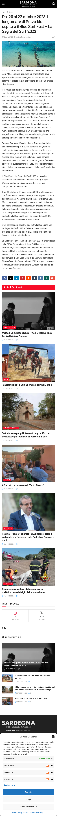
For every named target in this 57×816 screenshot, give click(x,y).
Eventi (11, 12)
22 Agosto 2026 (8, 388)
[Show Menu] (3, 4)
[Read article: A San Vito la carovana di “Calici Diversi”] (28, 463)
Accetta (28, 792)
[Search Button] (53, 4)
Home (4, 12)
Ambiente (8, 528)
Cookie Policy (17, 812)
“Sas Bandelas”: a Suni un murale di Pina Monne (27, 384)
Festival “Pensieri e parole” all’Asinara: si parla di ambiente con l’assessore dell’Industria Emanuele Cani (28, 537)
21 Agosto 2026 (8, 596)
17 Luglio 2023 (7, 37)
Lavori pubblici (11, 428)
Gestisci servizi (9, 785)
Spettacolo (9, 327)
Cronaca (8, 583)
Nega (28, 799)
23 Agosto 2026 (8, 340)
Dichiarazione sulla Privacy (33, 812)
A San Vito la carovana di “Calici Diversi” (23, 485)
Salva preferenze (28, 806)
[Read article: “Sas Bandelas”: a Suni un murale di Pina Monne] (28, 363)
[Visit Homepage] (28, 4)
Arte (6, 379)
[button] (53, 736)
